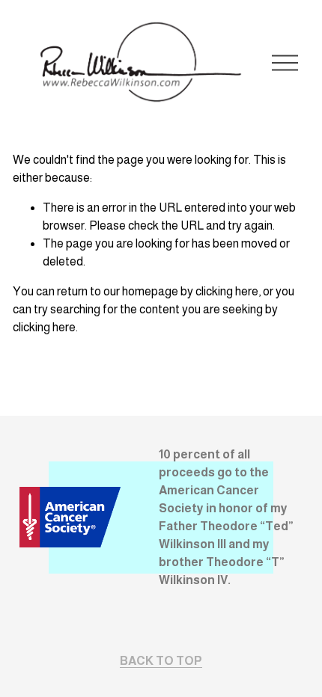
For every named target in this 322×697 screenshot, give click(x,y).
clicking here (226, 291)
